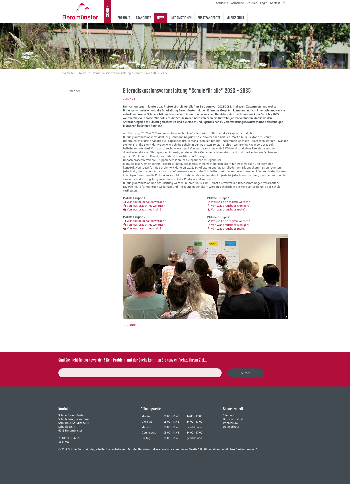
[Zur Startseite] (80, 11)
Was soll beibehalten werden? (146, 202)
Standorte (143, 18)
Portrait (123, 18)
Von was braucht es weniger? (146, 205)
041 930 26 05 (70, 438)
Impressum (230, 423)
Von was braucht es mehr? (144, 209)
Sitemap (228, 415)
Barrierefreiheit (233, 419)
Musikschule (235, 18)
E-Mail (66, 442)
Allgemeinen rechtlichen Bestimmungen (229, 449)
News (160, 18)
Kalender (74, 91)
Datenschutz (231, 426)
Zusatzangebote (209, 18)
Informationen (181, 18)
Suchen (245, 373)
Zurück (131, 325)
